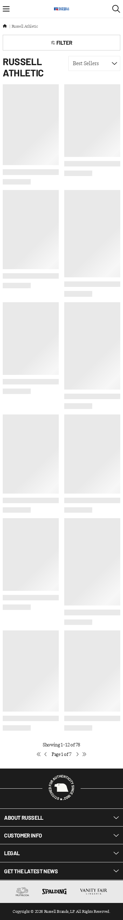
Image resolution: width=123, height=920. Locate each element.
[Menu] (6, 8)
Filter (64, 42)
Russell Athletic (25, 26)
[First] (39, 754)
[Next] (78, 754)
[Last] (84, 754)
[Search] (116, 9)
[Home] (5, 26)
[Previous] (45, 754)
